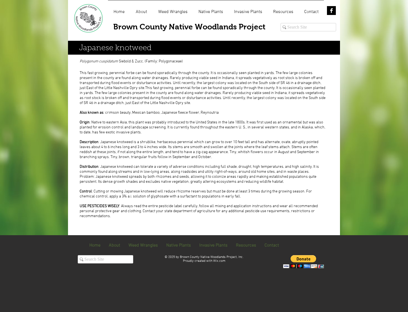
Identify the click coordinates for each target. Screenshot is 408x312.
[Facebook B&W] (331, 10)
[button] (303, 261)
